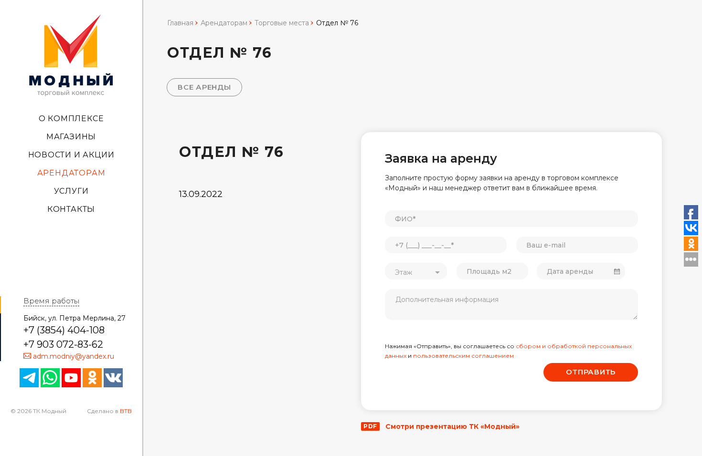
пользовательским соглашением (463, 355)
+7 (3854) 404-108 (64, 330)
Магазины (71, 136)
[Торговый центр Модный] (71, 54)
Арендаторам (71, 172)
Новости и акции (71, 154)
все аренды (204, 87)
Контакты (71, 209)
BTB (126, 411)
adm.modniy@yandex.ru (73, 356)
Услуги (71, 191)
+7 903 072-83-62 (63, 344)
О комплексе (71, 118)
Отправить (591, 371)
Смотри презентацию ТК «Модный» (441, 426)
